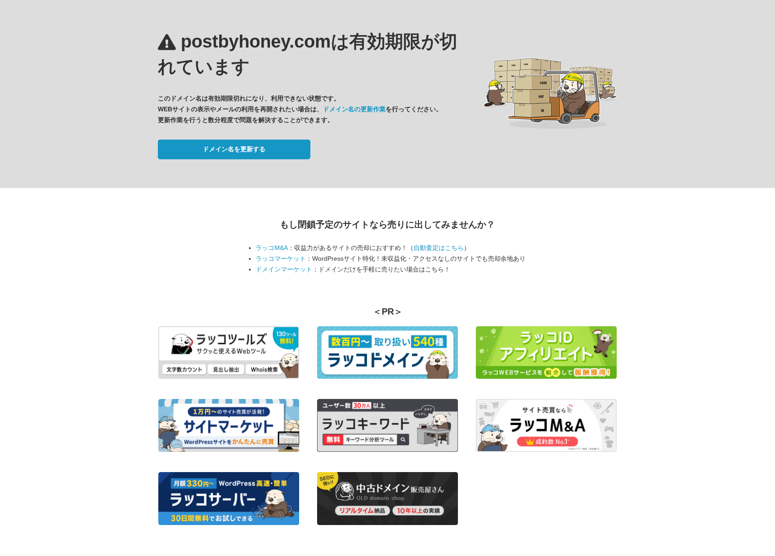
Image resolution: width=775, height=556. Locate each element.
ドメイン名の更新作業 (354, 109)
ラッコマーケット (281, 258)
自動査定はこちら (439, 247)
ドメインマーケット (284, 269)
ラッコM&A (272, 247)
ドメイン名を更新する (234, 149)
